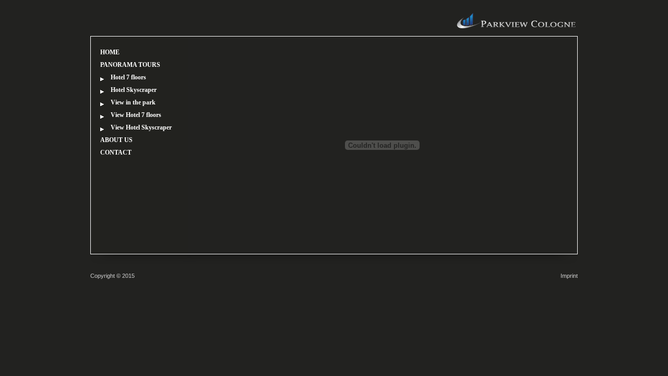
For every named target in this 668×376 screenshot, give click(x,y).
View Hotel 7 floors (136, 115)
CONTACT (116, 152)
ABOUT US (116, 140)
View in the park (133, 102)
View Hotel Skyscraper (141, 127)
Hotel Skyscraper (134, 89)
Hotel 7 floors (128, 77)
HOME (110, 52)
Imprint (569, 276)
